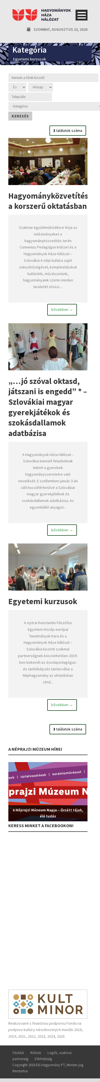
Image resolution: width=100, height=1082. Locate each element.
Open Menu (82, 15)
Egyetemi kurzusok (42, 601)
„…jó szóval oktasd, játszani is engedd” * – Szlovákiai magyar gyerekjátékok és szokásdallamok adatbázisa (47, 407)
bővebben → (62, 309)
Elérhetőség (43, 1059)
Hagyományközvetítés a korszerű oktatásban (48, 201)
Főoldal (18, 1052)
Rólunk (35, 1052)
